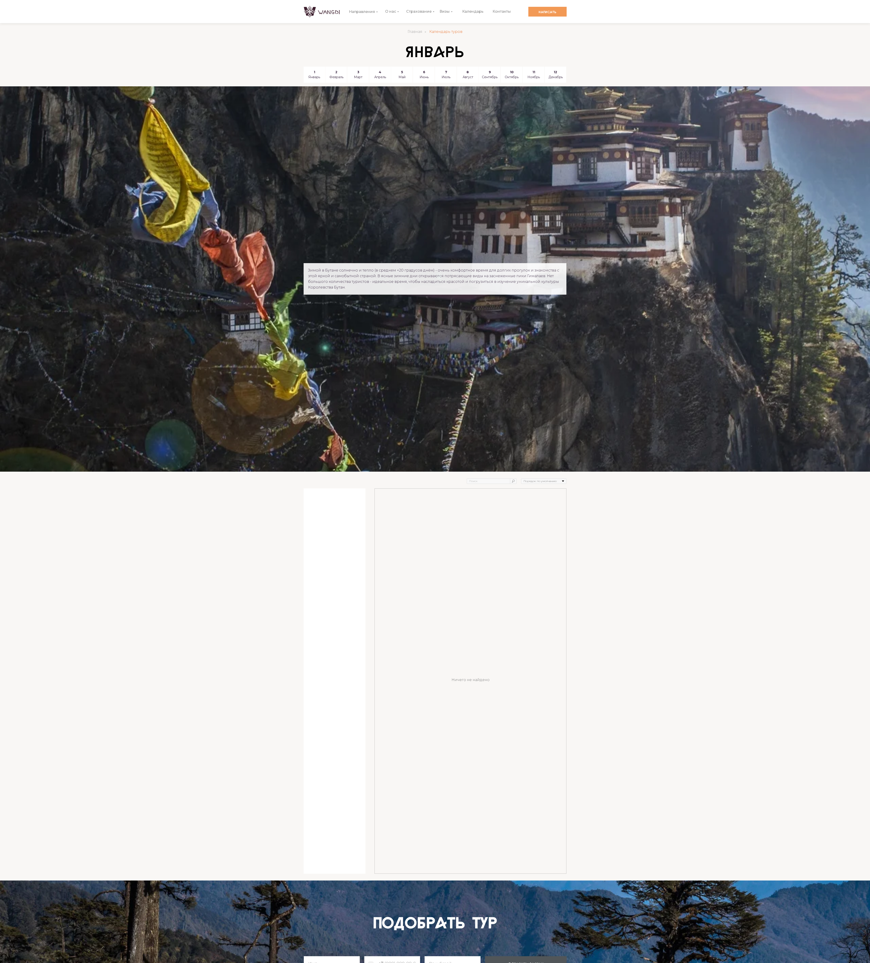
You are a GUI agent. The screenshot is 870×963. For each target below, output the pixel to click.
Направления (362, 12)
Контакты (502, 11)
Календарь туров (445, 31)
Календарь (472, 11)
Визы (445, 11)
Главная (415, 31)
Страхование (419, 11)
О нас (390, 11)
